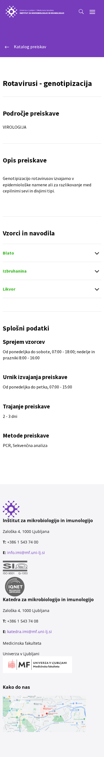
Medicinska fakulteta (22, 643)
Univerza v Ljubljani (21, 653)
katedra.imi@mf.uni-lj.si (29, 631)
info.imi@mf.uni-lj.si (26, 552)
